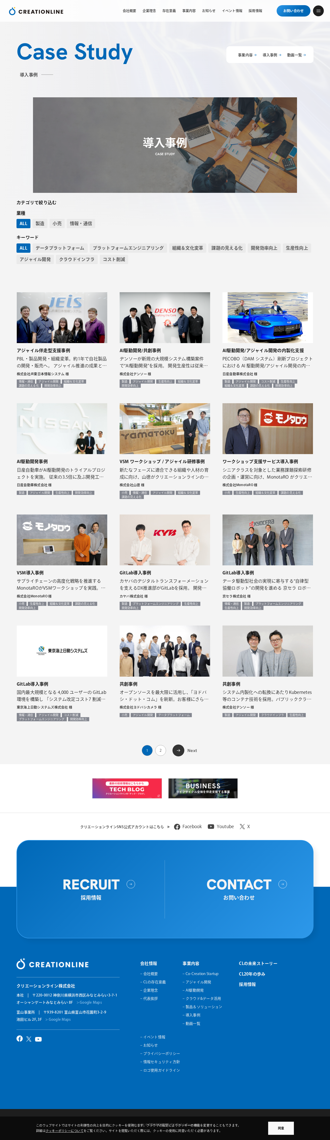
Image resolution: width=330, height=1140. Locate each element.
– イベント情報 (152, 1037)
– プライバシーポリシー (160, 1053)
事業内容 (245, 55)
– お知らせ (149, 1045)
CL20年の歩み (252, 974)
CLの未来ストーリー (258, 963)
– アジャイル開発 (197, 982)
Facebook (192, 826)
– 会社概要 (149, 974)
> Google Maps (89, 1002)
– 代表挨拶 (149, 998)
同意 (281, 1128)
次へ (178, 749)
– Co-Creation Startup (201, 974)
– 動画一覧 (191, 1023)
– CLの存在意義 (153, 982)
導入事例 (270, 55)
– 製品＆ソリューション (202, 1007)
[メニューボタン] (318, 10)
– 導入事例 (191, 1015)
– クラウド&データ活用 (202, 998)
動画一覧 (294, 55)
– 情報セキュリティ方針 (160, 1062)
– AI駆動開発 (193, 990)
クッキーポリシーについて (65, 1130)
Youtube (225, 826)
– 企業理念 (149, 990)
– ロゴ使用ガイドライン (160, 1070)
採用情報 (247, 984)
